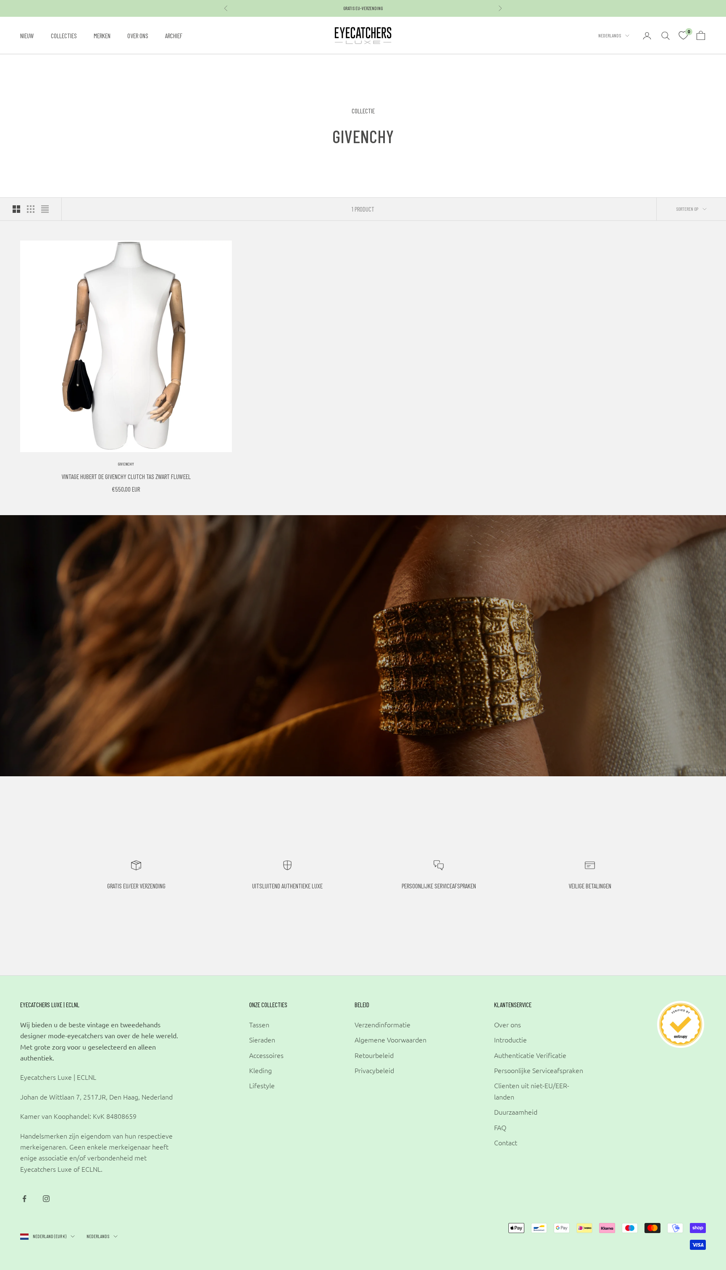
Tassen (259, 1024)
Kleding (260, 1070)
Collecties (64, 35)
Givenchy (126, 463)
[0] (683, 35)
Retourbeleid (374, 1055)
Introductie (510, 1039)
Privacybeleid (374, 1070)
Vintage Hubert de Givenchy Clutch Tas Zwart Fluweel (126, 476)
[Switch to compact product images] (45, 209)
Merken (102, 35)
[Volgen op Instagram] (46, 1198)
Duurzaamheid (515, 1111)
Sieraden (262, 1039)
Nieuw (27, 35)
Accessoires (266, 1055)
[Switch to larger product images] (16, 209)
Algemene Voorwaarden (390, 1039)
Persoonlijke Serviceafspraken (538, 1070)
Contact (505, 1142)
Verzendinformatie (382, 1024)
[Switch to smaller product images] (30, 209)
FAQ (500, 1127)
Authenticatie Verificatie (530, 1055)
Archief (173, 35)
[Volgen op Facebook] (24, 1198)
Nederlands (609, 35)
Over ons (137, 35)
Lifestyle (262, 1085)
